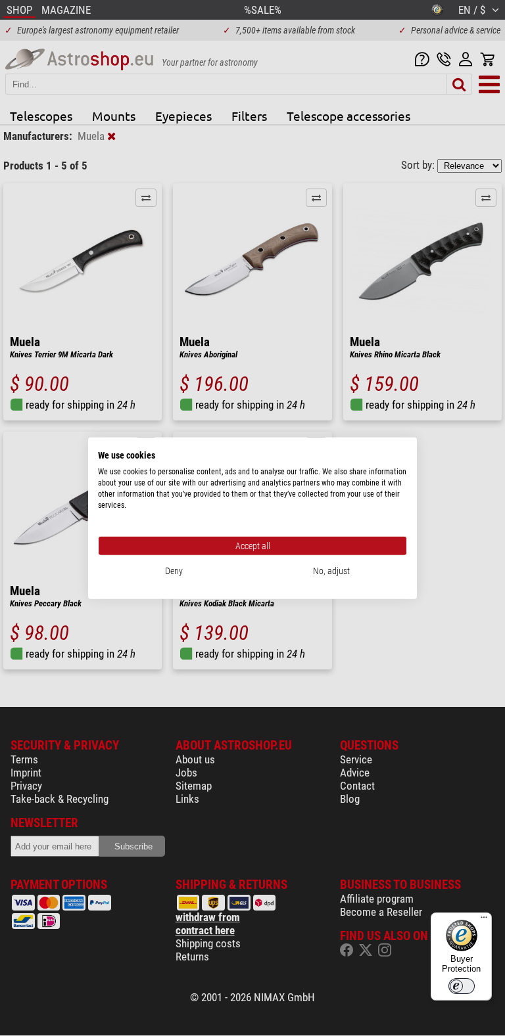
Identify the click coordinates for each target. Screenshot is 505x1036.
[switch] (461, 986)
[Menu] (484, 920)
